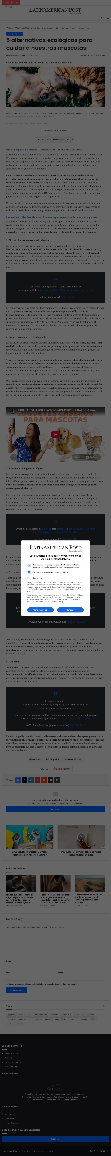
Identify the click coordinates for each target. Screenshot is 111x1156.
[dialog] (55, 578)
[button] (55, 578)
